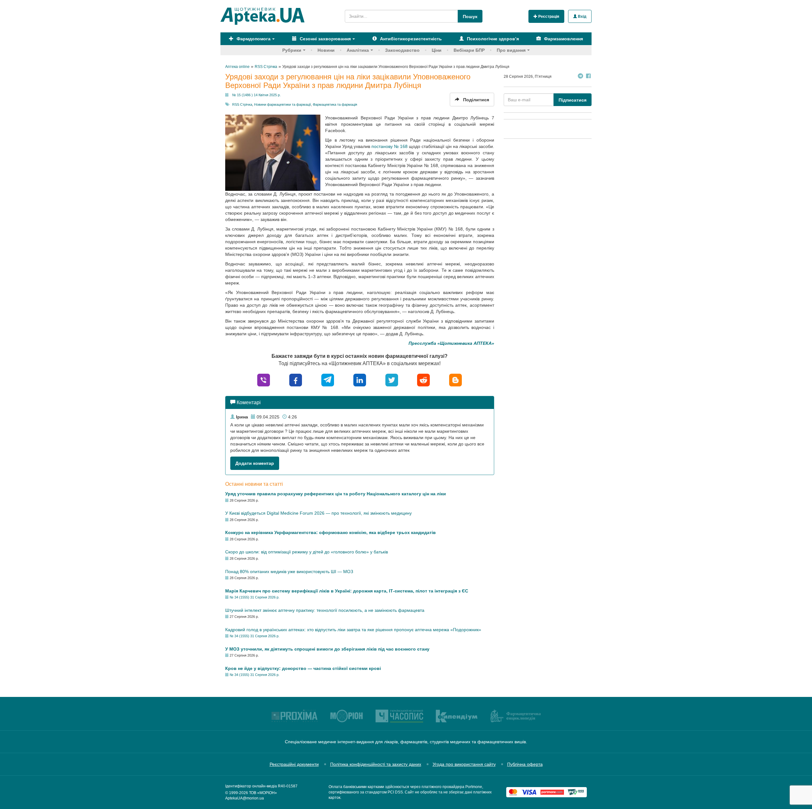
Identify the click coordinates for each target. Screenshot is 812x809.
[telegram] (327, 379)
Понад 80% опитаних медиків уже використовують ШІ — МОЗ (289, 571)
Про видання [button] (511, 50)
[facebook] (295, 379)
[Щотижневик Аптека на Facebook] (588, 77)
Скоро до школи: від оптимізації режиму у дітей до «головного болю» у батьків (306, 551)
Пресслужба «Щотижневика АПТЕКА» (451, 343)
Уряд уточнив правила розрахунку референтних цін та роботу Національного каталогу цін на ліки (335, 493)
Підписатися (572, 100)
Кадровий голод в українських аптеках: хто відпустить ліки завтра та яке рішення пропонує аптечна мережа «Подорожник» (353, 629)
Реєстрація (548, 16)
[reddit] (423, 379)
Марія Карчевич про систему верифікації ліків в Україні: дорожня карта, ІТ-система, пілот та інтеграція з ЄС (346, 590)
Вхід (581, 16)
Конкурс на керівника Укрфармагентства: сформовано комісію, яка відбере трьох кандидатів (330, 532)
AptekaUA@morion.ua (244, 798)
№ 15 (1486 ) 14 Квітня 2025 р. (256, 95)
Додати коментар (254, 463)
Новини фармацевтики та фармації (282, 104)
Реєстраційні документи (294, 764)
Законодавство (402, 50)
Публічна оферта (525, 764)
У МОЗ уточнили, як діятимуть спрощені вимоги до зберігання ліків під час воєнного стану (327, 649)
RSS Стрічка (242, 104)
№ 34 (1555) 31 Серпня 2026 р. (254, 597)
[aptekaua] (455, 379)
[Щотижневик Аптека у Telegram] (580, 77)
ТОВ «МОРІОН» (263, 793)
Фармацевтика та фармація (335, 104)
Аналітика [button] (358, 50)
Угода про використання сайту (464, 764)
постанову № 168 (389, 146)
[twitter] (391, 379)
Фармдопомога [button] (253, 38)
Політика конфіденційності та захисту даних (375, 764)
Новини (326, 50)
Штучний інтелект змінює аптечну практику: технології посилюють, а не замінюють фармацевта (324, 610)
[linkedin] (359, 379)
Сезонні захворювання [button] (324, 38)
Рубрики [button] (291, 50)
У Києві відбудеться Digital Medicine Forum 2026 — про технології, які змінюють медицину (318, 513)
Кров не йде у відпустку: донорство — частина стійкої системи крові (303, 668)
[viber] (263, 379)
